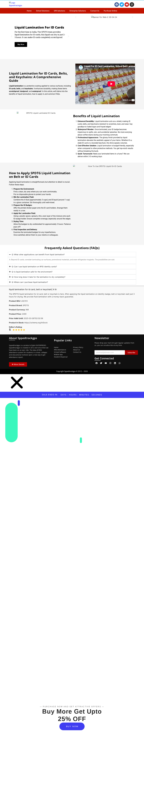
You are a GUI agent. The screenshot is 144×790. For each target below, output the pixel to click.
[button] (11, 36)
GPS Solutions (59, 11)
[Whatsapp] (120, 363)
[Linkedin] (115, 363)
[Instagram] (132, 4)
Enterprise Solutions (78, 11)
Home (29, 11)
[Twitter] (121, 4)
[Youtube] (127, 4)
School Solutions (42, 11)
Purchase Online (110, 11)
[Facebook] (116, 4)
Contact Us (94, 11)
